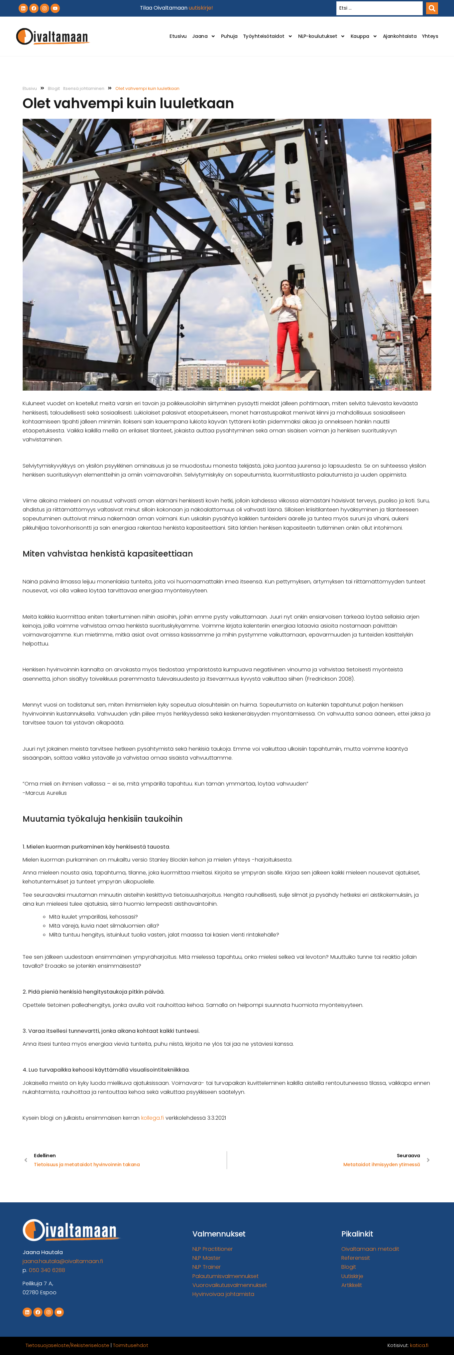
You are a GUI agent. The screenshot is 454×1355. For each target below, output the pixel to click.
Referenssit (355, 1258)
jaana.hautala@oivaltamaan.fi (63, 1261)
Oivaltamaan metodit (370, 1249)
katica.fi (419, 1345)
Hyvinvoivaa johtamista (223, 1294)
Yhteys (430, 36)
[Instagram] (44, 8)
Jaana (200, 36)
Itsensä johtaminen (83, 88)
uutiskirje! (201, 8)
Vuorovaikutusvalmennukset (229, 1285)
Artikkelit (351, 1285)
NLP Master (206, 1258)
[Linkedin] (23, 8)
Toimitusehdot (130, 1345)
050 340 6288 (47, 1270)
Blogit (54, 88)
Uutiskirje (352, 1276)
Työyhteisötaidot (263, 36)
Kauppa (360, 36)
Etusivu (178, 36)
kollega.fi (152, 1118)
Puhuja (229, 36)
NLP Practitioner (212, 1249)
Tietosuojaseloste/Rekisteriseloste (67, 1345)
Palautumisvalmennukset (225, 1276)
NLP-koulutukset (317, 36)
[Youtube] (55, 8)
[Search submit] (432, 8)
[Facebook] (34, 8)
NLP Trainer (206, 1267)
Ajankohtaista (400, 36)
